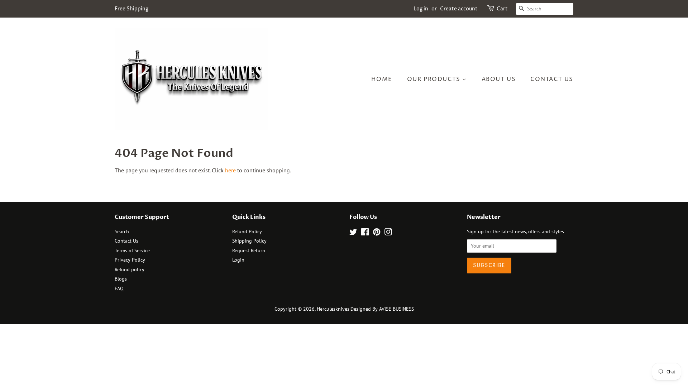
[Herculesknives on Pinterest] (377, 233)
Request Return (248, 250)
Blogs (121, 279)
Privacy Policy (130, 260)
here (230, 170)
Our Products (435, 79)
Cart (502, 8)
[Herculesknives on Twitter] (353, 233)
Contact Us (551, 79)
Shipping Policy (249, 241)
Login (238, 260)
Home (381, 79)
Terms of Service (132, 250)
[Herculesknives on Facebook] (365, 233)
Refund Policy (247, 231)
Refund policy (129, 269)
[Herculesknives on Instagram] (388, 233)
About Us (499, 79)
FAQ (119, 288)
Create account (459, 8)
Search (122, 231)
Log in (421, 8)
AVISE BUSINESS (396, 309)
